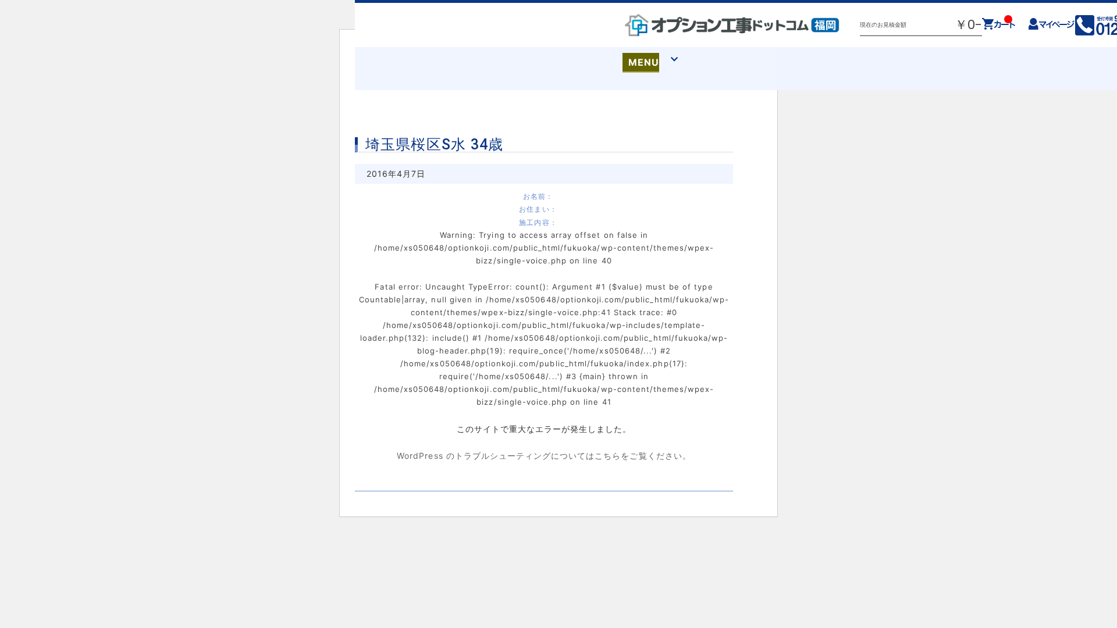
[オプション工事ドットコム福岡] (732, 25)
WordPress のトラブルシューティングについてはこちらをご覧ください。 (544, 456)
